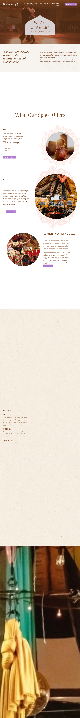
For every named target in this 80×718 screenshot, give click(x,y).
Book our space (70, 4)
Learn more (48, 266)
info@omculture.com (15, 443)
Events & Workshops (27, 3)
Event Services (55, 3)
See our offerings (9, 157)
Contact (57, 5)
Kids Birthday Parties (45, 3)
